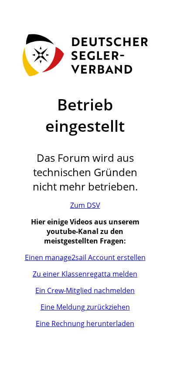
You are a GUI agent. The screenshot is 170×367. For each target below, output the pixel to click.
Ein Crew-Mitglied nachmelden (85, 290)
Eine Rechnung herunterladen (85, 323)
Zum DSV (85, 205)
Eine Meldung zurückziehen (85, 307)
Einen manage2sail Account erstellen (85, 257)
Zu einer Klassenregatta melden (85, 274)
